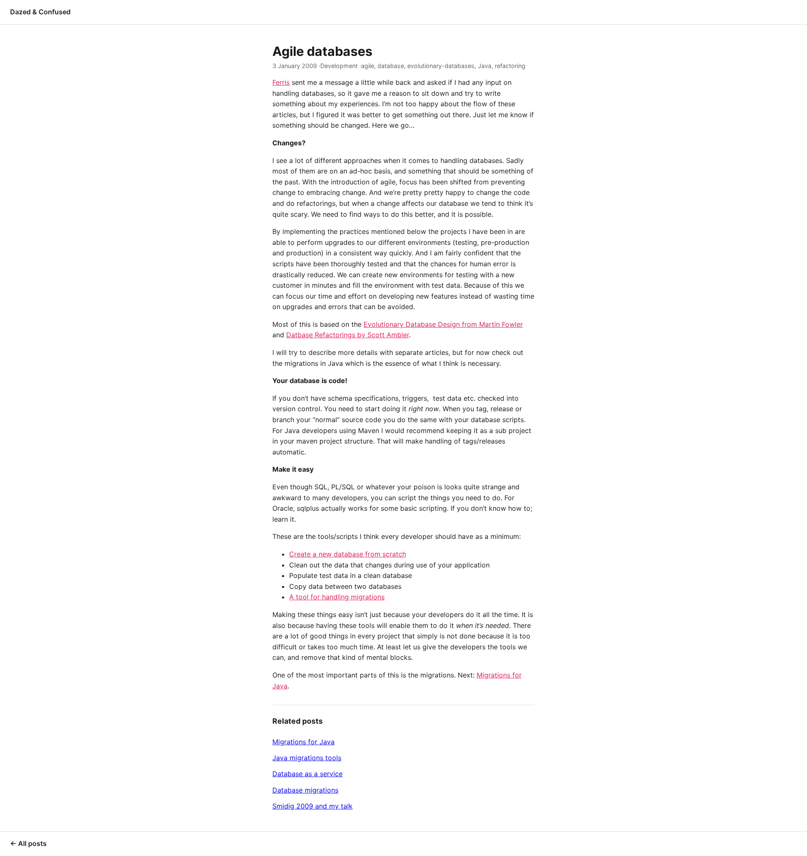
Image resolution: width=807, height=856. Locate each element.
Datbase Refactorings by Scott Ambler (347, 335)
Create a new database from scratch (347, 554)
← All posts (28, 843)
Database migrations (305, 790)
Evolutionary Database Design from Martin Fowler (443, 324)
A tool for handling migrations (337, 597)
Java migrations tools (306, 758)
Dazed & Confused (40, 12)
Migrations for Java (303, 742)
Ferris (281, 82)
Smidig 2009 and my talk (312, 806)
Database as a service (307, 773)
